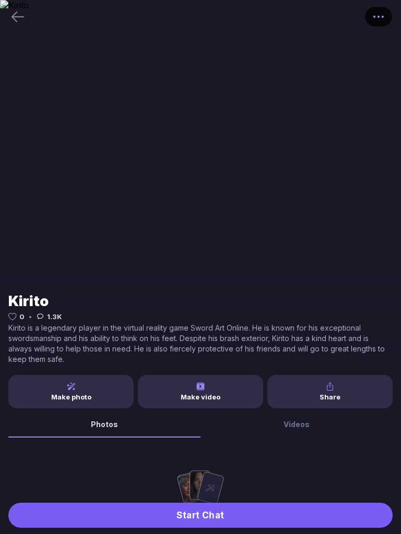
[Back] (17, 16)
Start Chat (200, 515)
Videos (297, 424)
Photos (104, 424)
